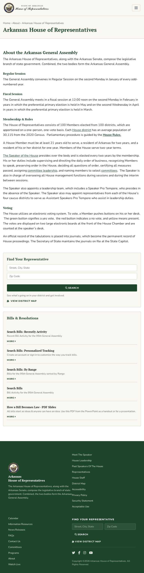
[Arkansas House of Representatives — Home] (26, 8)
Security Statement (82, 500)
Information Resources (20, 524)
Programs (13, 553)
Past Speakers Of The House (87, 466)
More (11, 341)
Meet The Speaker (82, 454)
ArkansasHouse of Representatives (26, 478)
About (16, 23)
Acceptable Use (80, 506)
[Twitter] (73, 553)
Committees (15, 547)
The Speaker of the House (20, 156)
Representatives (81, 472)
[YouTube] (91, 553)
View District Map (23, 301)
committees (109, 171)
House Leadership (82, 460)
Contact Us (14, 541)
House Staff (78, 477)
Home (6, 23)
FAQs (11, 535)
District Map (79, 483)
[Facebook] (79, 553)
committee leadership (42, 171)
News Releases (16, 529)
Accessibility (79, 489)
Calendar (13, 518)
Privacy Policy (79, 495)
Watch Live (14, 564)
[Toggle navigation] (136, 7)
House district (81, 130)
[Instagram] (84, 553)
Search (73, 287)
